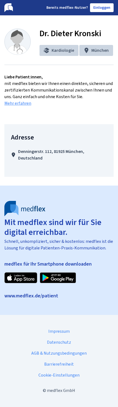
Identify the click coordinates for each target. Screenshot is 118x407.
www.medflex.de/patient (31, 295)
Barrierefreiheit (59, 364)
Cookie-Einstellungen (59, 375)
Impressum (59, 331)
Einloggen (101, 7)
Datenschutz (59, 342)
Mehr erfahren (17, 103)
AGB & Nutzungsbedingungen (59, 353)
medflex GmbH (61, 390)
